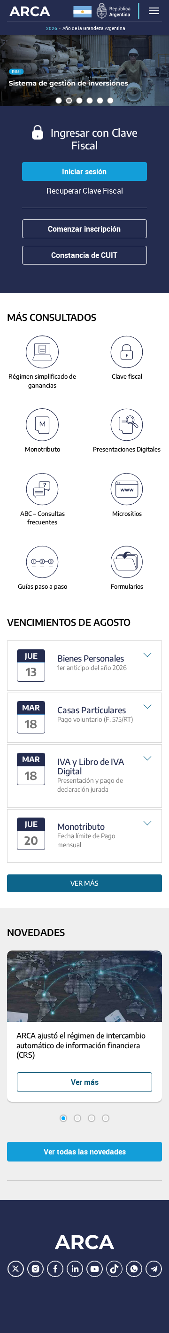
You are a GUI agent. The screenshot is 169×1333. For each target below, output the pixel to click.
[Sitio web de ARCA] (84, 1242)
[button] (84, 665)
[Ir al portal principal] (30, 10)
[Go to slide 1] (63, 1118)
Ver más (84, 883)
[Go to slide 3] (91, 1118)
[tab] (84, 665)
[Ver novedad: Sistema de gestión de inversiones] (84, 70)
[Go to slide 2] (77, 1118)
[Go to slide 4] (105, 1118)
